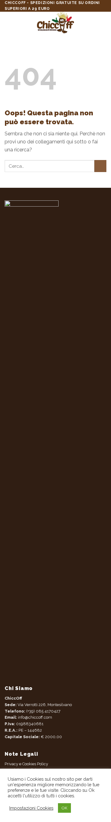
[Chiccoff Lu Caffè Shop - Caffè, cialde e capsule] (55, 22)
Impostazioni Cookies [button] (31, 808)
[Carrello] (103, 22)
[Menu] (8, 22)
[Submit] (100, 166)
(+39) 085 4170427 (43, 711)
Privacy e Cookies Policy (26, 764)
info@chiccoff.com (34, 717)
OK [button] (64, 808)
